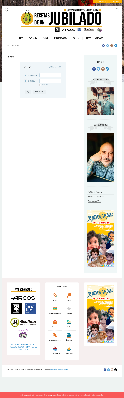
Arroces (55, 300)
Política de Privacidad (96, 197)
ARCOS (13, 345)
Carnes (69, 300)
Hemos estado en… (61, 38)
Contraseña (31, 81)
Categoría (33, 38)
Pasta (69, 327)
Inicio (8, 46)
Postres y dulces (55, 353)
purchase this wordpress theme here (93, 395)
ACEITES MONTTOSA (26, 347)
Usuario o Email (32, 75)
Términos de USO (94, 201)
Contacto (99, 38)
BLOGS (88, 38)
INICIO (21, 38)
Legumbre (55, 327)
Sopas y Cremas (68, 353)
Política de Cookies (95, 192)
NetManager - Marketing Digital (59, 369)
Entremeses (68, 313)
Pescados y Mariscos (55, 340)
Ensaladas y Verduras (55, 313)
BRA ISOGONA (22, 345)
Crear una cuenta (40, 92)
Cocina (45, 38)
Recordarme (45, 85)
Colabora (77, 38)
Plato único (69, 340)
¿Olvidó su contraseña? (55, 67)
